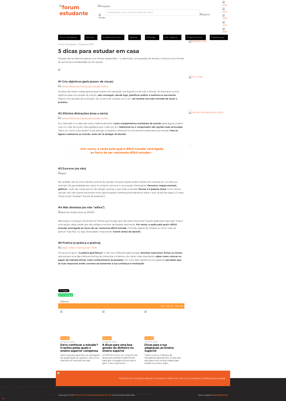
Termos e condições (190, 378)
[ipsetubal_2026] (208, 56)
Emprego (151, 37)
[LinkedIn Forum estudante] (225, 31)
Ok (3, 398)
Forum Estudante (68, 37)
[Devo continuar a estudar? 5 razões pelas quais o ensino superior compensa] (80, 325)
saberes (64, 301)
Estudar (179, 306)
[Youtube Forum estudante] (225, 24)
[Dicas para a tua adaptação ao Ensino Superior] (163, 325)
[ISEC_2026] (208, 92)
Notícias (90, 37)
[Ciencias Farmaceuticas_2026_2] (208, 128)
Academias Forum (112, 37)
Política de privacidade (214, 378)
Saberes (133, 37)
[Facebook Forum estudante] (225, 10)
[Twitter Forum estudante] (225, 17)
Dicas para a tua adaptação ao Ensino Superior (159, 347)
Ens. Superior (171, 37)
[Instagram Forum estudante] (225, 4)
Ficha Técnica (126, 378)
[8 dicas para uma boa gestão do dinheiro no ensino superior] (121, 325)
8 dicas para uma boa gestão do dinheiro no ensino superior (118, 347)
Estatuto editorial (144, 378)
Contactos (160, 378)
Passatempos (217, 37)
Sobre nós (172, 378)
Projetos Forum (194, 37)
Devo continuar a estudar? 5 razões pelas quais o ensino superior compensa (79, 347)
